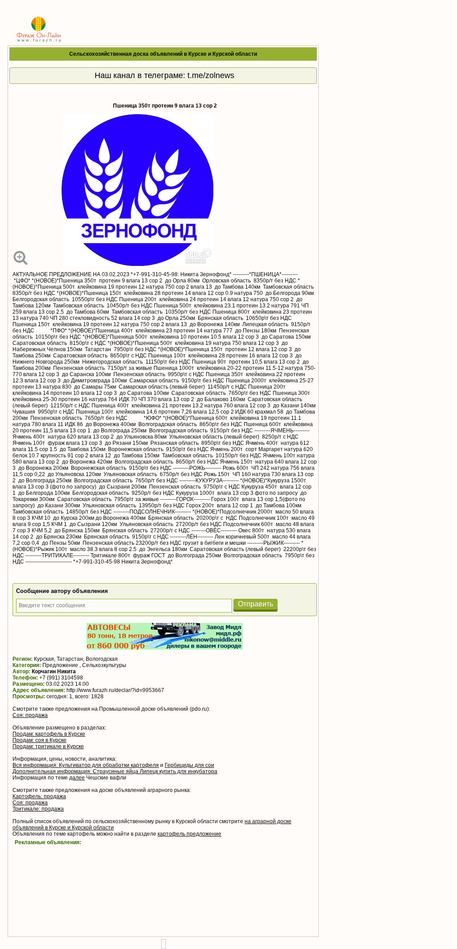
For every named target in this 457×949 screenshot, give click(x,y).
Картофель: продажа (39, 796)
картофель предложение (189, 834)
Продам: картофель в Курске (48, 734)
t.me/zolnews (210, 75)
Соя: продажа (30, 715)
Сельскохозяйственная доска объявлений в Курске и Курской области (163, 54)
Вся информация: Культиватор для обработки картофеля (85, 765)
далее (77, 778)
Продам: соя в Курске (39, 740)
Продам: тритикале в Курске (48, 746)
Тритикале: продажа (38, 809)
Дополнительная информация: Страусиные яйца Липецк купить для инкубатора (114, 771)
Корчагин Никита (54, 671)
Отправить (255, 604)
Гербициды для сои (189, 765)
